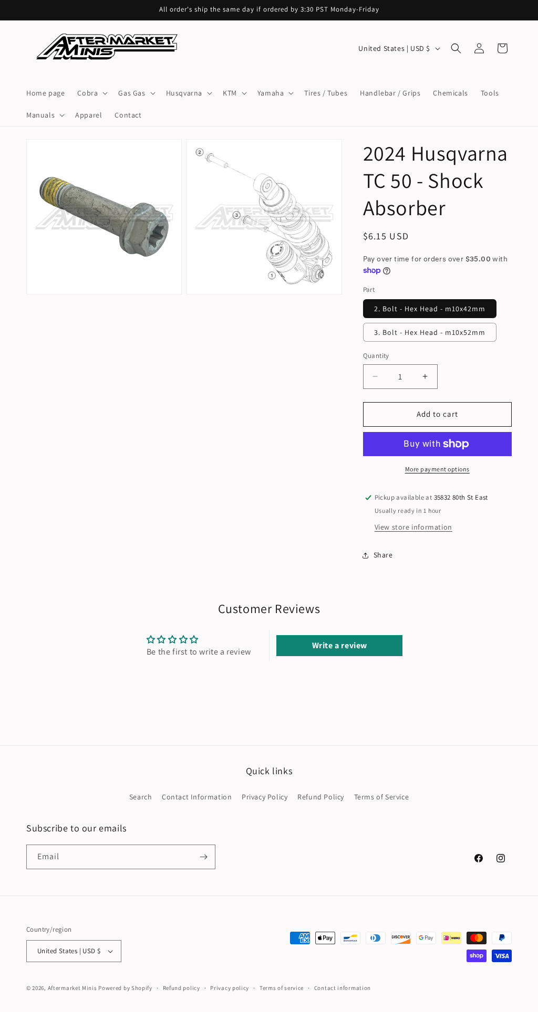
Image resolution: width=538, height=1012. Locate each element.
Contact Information (197, 797)
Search (140, 797)
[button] (91, 93)
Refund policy (181, 988)
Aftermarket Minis (72, 988)
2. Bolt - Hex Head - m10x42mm (429, 308)
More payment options (437, 469)
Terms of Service (381, 797)
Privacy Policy (264, 797)
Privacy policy (229, 988)
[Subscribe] (203, 857)
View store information (413, 527)
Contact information (342, 988)
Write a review (339, 645)
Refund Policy (320, 797)
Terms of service (282, 988)
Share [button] (383, 555)
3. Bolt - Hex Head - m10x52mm (429, 332)
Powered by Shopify (125, 988)
